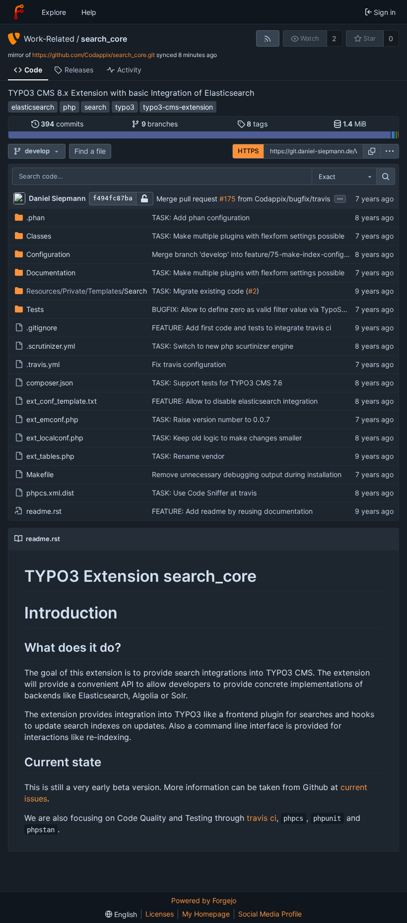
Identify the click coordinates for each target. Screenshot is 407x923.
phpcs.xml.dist (50, 493)
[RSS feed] (267, 38)
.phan (35, 217)
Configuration (48, 254)
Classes (38, 236)
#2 (252, 291)
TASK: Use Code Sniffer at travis (204, 493)
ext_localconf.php (54, 437)
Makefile (40, 474)
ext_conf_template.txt (61, 401)
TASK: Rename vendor (188, 456)
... (340, 198)
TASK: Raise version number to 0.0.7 (211, 419)
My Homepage (206, 914)
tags (257, 124)
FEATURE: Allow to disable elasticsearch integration (235, 401)
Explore (54, 12)
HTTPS (248, 151)
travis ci (261, 818)
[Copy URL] (372, 151)
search (95, 107)
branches (159, 124)
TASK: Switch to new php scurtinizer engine (222, 346)
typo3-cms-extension (178, 107)
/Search (86, 291)
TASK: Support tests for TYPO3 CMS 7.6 (217, 382)
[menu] (389, 151)
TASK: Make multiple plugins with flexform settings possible (248, 236)
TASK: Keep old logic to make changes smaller (227, 437)
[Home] (19, 12)
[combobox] (344, 176)
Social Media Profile (270, 914)
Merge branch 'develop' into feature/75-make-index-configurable (258, 254)
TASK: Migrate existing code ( (200, 291)
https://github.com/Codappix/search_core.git (93, 55)
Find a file (90, 151)
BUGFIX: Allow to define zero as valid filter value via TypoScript (254, 309)
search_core (104, 39)
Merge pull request (187, 198)
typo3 (125, 107)
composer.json (49, 382)
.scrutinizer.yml (50, 346)
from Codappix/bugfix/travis (283, 198)
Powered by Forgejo (203, 900)
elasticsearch (32, 107)
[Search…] (385, 176)
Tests (35, 309)
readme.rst (44, 511)
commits (62, 124)
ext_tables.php (50, 456)
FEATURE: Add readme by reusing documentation (232, 511)
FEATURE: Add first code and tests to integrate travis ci (241, 327)
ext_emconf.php (52, 419)
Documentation (50, 272)
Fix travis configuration (189, 364)
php (69, 107)
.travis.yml (43, 364)
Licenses (159, 914)
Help (88, 12)
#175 (227, 198)
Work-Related (49, 39)
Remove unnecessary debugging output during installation (246, 474)
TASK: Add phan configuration (201, 217)
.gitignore (41, 327)
